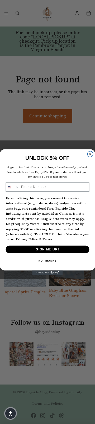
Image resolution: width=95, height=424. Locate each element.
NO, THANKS (47, 260)
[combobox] (12, 187)
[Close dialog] (90, 154)
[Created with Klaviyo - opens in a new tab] (47, 272)
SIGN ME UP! (47, 249)
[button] (10, 413)
